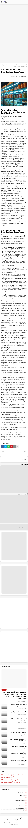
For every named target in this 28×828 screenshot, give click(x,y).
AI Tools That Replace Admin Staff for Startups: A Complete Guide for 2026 (18, 705)
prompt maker (21, 779)
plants (17, 65)
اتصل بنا (9, 819)
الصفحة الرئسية (21, 818)
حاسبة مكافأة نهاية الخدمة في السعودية (19, 746)
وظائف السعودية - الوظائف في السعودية (18, 712)
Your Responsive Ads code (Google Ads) (14, 527)
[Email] (14, 446)
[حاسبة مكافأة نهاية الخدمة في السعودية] (4, 748)
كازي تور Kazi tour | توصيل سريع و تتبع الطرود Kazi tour (18, 740)
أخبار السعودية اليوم (22, 725)
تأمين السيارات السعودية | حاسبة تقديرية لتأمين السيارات (18, 719)
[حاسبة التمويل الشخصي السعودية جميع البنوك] (4, 762)
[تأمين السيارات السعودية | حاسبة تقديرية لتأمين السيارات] (4, 720)
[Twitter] (5, 446)
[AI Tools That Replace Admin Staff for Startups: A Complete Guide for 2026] (4, 706)
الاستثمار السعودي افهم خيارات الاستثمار (18, 732)
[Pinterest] (11, 446)
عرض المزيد (23, 459)
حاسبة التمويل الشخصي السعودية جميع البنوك (19, 761)
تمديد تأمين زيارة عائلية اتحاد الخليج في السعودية (19, 753)
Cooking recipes (7, 774)
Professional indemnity (8, 777)
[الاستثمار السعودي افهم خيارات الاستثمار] (4, 734)
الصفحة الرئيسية (23, 65)
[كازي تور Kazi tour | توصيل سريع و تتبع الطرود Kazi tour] (4, 741)
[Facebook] (2, 446)
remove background (8, 782)
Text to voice (17, 782)
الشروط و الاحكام (17, 819)
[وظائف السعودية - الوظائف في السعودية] (4, 713)
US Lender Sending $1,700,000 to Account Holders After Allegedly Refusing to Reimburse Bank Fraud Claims (15, 695)
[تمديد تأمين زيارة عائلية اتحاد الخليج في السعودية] (4, 755)
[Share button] (17, 446)
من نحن (14, 818)
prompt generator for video (9, 779)
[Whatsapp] (8, 446)
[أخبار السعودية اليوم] (4, 727)
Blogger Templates (12, 822)
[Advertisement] (14, 20)
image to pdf (16, 774)
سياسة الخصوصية (7, 818)
